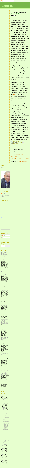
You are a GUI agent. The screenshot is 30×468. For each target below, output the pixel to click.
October (5, 400)
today (14, 94)
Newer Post (13, 158)
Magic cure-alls (6, 423)
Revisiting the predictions (5, 413)
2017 (3, 452)
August (4, 403)
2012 (3, 459)
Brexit (14, 143)
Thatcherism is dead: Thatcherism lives (4, 374)
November (5, 399)
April (4, 407)
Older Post (26, 158)
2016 (3, 454)
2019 (3, 450)
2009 (3, 462)
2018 (3, 451)
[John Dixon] (5, 229)
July (4, 404)
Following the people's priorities (5, 427)
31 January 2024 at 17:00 (19, 154)
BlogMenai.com (4, 319)
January (5, 410)
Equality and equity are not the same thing (6, 430)
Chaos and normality (5, 420)
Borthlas (7, 5)
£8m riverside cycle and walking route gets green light (5, 274)
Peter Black (4, 302)
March (4, 408)
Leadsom (17, 143)
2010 (3, 461)
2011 (3, 460)
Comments (5, 237)
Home (20, 158)
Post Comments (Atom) (22, 161)
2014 (3, 456)
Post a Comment (14, 156)
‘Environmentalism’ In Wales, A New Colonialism (4, 355)
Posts (4, 235)
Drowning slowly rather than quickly (6, 443)
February (5, 409)
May (4, 406)
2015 (3, 455)
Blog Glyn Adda (4, 337)
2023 (3, 445)
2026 (3, 395)
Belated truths (15, 14)
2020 (3, 449)
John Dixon (5, 193)
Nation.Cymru (4, 271)
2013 (3, 457)
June (4, 405)
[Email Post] (23, 142)
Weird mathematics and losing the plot (6, 440)
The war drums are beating (6, 418)
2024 (3, 397)
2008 (3, 463)
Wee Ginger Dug (4, 287)
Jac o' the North (4, 353)
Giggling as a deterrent (5, 425)
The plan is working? (5, 416)
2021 (3, 448)
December (5, 398)
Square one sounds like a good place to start (6, 436)
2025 (3, 396)
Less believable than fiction (6, 422)
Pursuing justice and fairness (6, 433)
